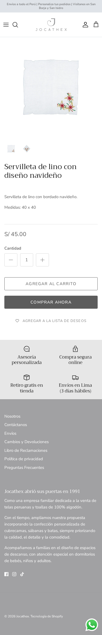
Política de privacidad (23, 459)
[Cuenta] (84, 25)
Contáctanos (15, 424)
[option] (51, 88)
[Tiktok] (22, 574)
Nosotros (12, 416)
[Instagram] (14, 574)
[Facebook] (6, 574)
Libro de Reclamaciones (25, 450)
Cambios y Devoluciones (26, 441)
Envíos (10, 433)
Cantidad (12, 248)
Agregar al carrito (51, 283)
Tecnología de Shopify (46, 616)
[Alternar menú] (6, 25)
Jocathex (22, 616)
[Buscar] (18, 25)
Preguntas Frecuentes (24, 467)
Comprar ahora (51, 302)
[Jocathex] (51, 24)
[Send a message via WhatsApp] (91, 624)
